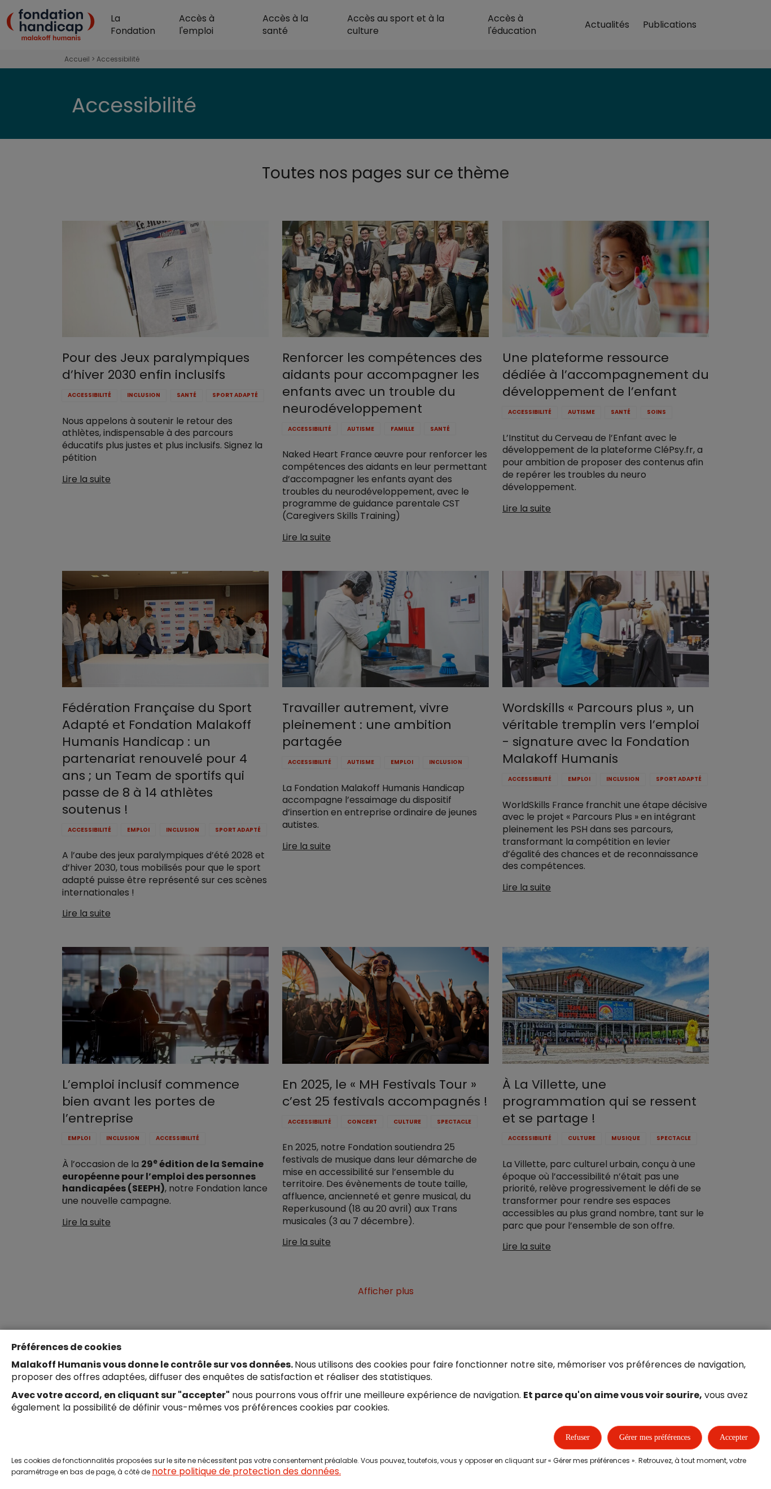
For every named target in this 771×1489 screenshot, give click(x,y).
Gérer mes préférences (654, 1437)
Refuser (578, 1437)
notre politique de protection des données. (246, 1471)
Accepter (734, 1437)
